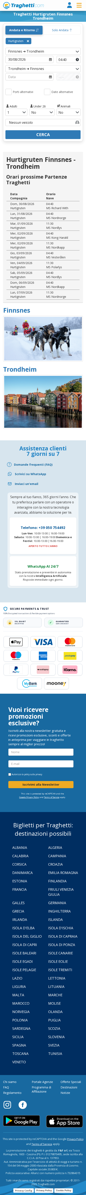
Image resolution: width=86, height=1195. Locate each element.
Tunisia (55, 1053)
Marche (55, 995)
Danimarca (22, 872)
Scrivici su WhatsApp (30, 474)
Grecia (18, 911)
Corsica (19, 864)
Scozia (54, 1028)
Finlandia (57, 881)
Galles (18, 902)
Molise (54, 1003)
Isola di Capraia (62, 936)
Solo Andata (60, 30)
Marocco (20, 1003)
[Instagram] (9, 1104)
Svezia (53, 1045)
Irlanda (19, 919)
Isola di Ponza (61, 944)
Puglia (54, 1020)
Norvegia (21, 1011)
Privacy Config (23, 1190)
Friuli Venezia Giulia (61, 892)
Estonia (19, 881)
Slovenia (56, 1036)
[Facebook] (22, 1104)
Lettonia (56, 978)
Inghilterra (59, 911)
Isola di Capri (24, 944)
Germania (57, 902)
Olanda (55, 1011)
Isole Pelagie (24, 969)
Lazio (17, 978)
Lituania (56, 986)
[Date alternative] (47, 92)
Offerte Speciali (71, 1082)
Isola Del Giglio (27, 936)
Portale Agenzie (42, 1082)
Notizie (65, 1093)
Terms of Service (51, 797)
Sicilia (18, 1036)
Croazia (55, 864)
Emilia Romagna (63, 872)
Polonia (20, 1020)
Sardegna (21, 1028)
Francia (19, 889)
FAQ (6, 1087)
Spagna (19, 1045)
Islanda (55, 919)
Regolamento (12, 1093)
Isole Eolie (58, 961)
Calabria (20, 855)
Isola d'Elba (23, 928)
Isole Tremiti (60, 969)
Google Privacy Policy (29, 797)
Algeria (55, 847)
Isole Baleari (24, 953)
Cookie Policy (63, 1190)
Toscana (20, 1053)
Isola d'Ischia (60, 928)
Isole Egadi (22, 961)
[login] (69, 5)
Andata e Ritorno (22, 30)
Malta (18, 995)
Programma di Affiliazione (41, 1089)
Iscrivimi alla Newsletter (41, 784)
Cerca (43, 134)
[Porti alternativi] (8, 92)
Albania (19, 847)
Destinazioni (69, 1087)
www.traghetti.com (23, 5)
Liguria (19, 986)
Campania (57, 855)
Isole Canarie (60, 953)
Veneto (19, 1062)
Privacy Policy (75, 1139)
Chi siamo (9, 1082)
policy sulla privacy (33, 774)
